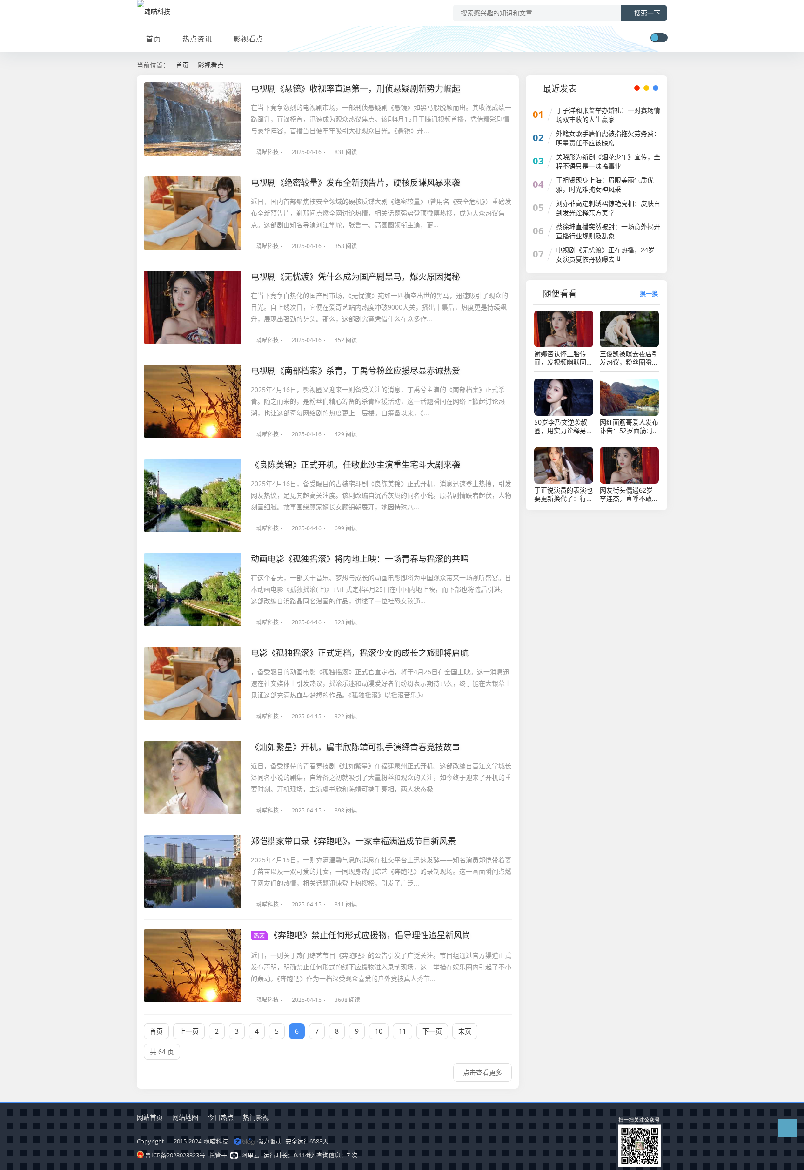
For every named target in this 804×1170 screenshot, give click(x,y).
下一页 (432, 1031)
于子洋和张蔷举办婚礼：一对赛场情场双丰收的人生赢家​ (608, 115)
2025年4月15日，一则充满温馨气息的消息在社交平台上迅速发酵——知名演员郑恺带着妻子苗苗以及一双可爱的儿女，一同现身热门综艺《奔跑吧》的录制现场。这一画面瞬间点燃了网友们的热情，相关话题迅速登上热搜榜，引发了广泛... (381, 871)
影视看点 (248, 38)
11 (402, 1031)
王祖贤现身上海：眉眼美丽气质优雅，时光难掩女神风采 (605, 185)
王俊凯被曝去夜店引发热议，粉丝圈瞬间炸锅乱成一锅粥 (629, 358)
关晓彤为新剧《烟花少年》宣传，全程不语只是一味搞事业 (608, 161)
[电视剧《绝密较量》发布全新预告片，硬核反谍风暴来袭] (192, 213)
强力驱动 (269, 1141)
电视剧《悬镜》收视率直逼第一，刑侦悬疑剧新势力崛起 (355, 88)
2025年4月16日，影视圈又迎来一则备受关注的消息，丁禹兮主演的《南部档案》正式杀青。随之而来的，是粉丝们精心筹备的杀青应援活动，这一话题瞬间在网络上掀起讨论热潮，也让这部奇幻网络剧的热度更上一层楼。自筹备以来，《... (378, 401)
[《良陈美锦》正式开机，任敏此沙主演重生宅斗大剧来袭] (192, 495)
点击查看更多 (482, 1072)
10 (378, 1031)
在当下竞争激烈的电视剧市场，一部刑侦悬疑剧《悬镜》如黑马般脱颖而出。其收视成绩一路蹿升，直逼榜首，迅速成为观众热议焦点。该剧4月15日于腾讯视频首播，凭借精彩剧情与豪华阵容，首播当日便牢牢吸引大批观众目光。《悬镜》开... (381, 119)
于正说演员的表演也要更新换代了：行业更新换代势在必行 (563, 494)
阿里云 (250, 1155)
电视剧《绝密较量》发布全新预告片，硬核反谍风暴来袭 (355, 182)
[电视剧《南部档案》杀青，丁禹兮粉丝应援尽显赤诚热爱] (192, 401)
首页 (153, 38)
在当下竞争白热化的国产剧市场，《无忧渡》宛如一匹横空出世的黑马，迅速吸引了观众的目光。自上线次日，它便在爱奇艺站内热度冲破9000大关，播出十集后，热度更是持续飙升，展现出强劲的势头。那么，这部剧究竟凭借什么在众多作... (379, 307)
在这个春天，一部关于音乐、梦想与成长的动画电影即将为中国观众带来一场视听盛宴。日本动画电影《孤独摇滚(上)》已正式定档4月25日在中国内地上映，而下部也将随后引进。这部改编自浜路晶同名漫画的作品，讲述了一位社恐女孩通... (381, 589)
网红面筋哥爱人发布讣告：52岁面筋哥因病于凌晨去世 (629, 426)
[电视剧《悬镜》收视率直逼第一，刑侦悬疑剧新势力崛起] (192, 119)
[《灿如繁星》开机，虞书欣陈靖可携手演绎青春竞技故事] (192, 777)
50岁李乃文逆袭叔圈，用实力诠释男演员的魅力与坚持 (563, 426)
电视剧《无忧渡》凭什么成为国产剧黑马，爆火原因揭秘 (355, 276)
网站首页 (150, 1117)
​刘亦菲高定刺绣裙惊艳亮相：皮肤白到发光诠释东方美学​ (608, 208)
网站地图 (185, 1117)
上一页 (189, 1031)
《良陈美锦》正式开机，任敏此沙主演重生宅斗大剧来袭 (355, 464)
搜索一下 (647, 13)
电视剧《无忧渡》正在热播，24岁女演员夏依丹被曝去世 (605, 254)
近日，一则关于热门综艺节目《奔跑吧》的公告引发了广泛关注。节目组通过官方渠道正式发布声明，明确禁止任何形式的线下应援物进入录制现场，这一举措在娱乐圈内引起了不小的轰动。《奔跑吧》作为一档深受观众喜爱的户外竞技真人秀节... (381, 967)
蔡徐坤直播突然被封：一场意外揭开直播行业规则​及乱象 (608, 231)
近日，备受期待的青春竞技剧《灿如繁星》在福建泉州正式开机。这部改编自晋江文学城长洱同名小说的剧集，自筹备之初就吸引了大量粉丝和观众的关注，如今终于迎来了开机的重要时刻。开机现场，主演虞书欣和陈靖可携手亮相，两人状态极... (381, 777)
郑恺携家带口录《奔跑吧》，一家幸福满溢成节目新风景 (353, 840)
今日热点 (221, 1117)
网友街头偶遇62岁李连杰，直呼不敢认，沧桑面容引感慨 (629, 494)
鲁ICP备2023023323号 (175, 1155)
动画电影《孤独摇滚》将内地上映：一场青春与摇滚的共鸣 (360, 558)
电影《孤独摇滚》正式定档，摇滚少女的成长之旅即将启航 (360, 652)
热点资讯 (197, 38)
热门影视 (256, 1117)
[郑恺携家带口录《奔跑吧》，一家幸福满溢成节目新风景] (192, 871)
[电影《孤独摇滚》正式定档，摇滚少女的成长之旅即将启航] (192, 683)
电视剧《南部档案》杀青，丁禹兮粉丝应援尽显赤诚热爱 (355, 370)
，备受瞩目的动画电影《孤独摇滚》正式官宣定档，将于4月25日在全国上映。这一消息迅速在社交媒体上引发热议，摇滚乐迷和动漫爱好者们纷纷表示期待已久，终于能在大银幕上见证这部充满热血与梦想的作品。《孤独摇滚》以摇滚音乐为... (381, 683)
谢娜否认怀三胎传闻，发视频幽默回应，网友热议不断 (560, 358)
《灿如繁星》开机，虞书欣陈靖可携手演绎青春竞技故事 (355, 746)
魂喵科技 (267, 152)
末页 (464, 1031)
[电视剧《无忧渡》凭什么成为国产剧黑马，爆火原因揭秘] (192, 307)
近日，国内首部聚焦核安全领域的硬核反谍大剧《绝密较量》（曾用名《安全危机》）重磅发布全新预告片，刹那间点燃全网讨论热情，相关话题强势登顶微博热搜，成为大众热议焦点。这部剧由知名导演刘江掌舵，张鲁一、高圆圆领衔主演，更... (381, 213)
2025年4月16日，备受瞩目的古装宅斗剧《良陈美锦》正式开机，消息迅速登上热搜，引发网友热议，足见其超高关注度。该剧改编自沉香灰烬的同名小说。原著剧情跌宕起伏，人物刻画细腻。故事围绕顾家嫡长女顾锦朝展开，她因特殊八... (381, 495)
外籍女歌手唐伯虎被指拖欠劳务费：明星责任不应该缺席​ (608, 138)
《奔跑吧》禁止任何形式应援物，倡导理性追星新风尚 (362, 934)
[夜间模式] (658, 37)
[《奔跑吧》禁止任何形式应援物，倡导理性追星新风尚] (192, 965)
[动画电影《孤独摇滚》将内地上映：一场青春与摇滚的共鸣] (192, 589)
